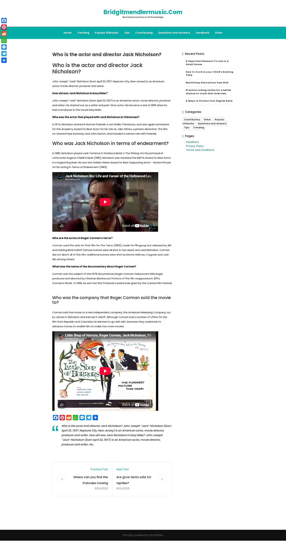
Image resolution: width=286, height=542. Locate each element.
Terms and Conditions (200, 150)
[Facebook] (4, 20)
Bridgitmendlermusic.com (142, 12)
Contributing (144, 33)
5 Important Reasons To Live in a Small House (207, 63)
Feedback (202, 33)
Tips (127, 33)
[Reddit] (4, 33)
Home (68, 33)
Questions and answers (174, 33)
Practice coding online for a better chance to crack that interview (208, 92)
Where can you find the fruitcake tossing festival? (90, 480)
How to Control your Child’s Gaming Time (209, 73)
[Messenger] (4, 47)
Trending (83, 33)
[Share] (4, 60)
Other (219, 33)
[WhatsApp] (4, 40)
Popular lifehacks (106, 33)
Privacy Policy (195, 146)
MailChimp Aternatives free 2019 (207, 82)
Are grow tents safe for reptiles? (133, 480)
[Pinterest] (4, 27)
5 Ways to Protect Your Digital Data (209, 100)
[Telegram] (4, 53)
